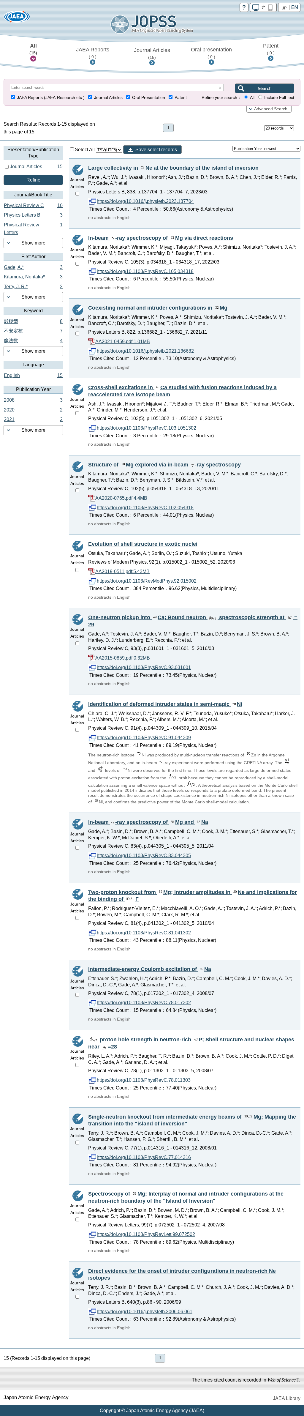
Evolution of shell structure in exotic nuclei (142, 544)
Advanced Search (270, 109)
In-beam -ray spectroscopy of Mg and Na (148, 822)
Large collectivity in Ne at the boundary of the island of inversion (173, 168)
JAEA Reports (92, 53)
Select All (85, 149)
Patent (270, 49)
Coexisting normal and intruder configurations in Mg (157, 308)
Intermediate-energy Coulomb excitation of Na (149, 969)
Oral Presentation (148, 97)
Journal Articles (152, 53)
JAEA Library (286, 1398)
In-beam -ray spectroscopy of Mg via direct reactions (160, 238)
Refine (33, 179)
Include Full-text (279, 97)
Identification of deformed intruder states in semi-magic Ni (165, 704)
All (33, 49)
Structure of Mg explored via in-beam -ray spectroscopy (164, 465)
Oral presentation (211, 53)
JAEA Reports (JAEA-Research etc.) (51, 97)
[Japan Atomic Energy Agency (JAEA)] (17, 18)
